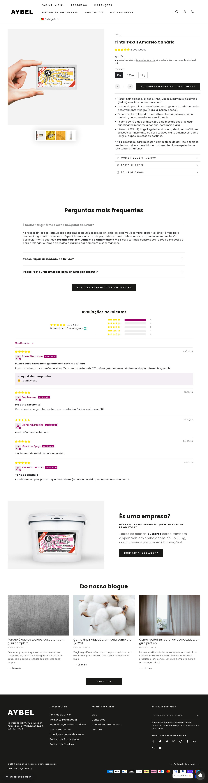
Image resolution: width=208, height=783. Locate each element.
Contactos (98, 719)
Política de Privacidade (64, 739)
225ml (130, 75)
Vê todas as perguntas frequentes (104, 287)
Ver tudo (104, 681)
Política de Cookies (62, 744)
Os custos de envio (145, 60)
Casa (117, 34)
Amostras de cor (60, 729)
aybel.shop (21, 764)
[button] (50, 19)
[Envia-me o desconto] (198, 715)
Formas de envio (60, 714)
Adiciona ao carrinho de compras (168, 86)
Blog (94, 714)
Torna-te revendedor (63, 719)
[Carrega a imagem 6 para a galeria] (71, 135)
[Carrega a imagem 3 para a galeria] (60, 135)
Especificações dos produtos (68, 724)
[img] (22, 351)
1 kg (143, 75)
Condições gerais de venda (67, 734)
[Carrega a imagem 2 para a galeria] (50, 135)
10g (119, 75)
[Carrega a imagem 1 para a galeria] (40, 135)
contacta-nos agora (141, 552)
